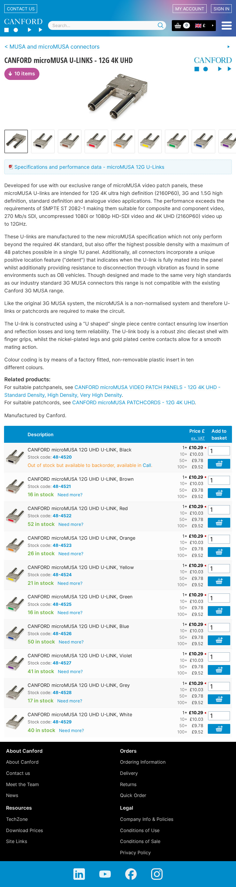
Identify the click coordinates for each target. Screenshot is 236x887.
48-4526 (62, 633)
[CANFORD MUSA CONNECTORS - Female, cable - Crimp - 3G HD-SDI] (228, 46)
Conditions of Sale (140, 841)
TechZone (17, 819)
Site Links (16, 841)
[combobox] (107, 25)
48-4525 (62, 604)
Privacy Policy (135, 852)
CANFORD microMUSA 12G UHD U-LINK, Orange (81, 538)
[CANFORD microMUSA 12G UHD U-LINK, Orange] (123, 141)
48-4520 (62, 457)
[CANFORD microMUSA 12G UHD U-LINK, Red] (96, 141)
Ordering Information (142, 762)
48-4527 (62, 663)
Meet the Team (22, 784)
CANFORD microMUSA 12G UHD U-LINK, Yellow (81, 567)
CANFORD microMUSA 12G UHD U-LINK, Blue (78, 626)
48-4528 (62, 692)
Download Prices (24, 830)
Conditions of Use (139, 830)
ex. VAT (198, 438)
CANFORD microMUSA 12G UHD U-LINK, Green (80, 596)
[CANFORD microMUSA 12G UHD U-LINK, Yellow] (150, 141)
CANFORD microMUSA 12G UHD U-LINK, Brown (81, 479)
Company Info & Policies (146, 819)
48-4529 (62, 722)
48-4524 (62, 574)
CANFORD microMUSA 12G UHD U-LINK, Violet (80, 655)
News (12, 795)
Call (147, 465)
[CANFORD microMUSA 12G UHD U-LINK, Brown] (69, 141)
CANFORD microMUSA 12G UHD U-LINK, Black (80, 450)
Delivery (129, 773)
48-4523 (62, 545)
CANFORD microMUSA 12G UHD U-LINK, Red (78, 508)
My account (189, 9)
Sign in (221, 9)
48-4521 (62, 486)
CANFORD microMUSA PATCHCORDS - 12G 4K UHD (133, 402)
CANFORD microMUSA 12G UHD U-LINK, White (80, 714)
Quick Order (133, 795)
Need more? (70, 494)
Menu (227, 26)
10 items (24, 73)
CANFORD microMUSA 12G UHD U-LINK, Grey (79, 685)
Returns (128, 784)
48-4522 (62, 515)
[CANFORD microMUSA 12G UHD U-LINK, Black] (118, 96)
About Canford (22, 762)
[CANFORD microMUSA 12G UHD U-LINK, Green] (177, 141)
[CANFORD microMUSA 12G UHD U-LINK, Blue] (203, 141)
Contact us (21, 9)
